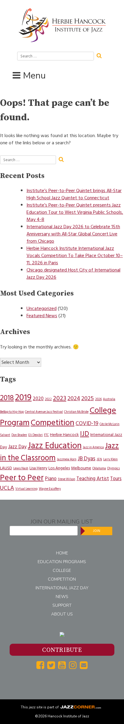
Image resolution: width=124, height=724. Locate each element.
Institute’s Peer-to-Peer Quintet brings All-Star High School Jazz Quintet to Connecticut (74, 194)
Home (62, 553)
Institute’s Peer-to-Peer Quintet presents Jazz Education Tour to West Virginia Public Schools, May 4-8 (74, 212)
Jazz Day (17, 447)
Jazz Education (55, 446)
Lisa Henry (38, 468)
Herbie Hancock (64, 434)
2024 (73, 398)
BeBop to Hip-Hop (12, 411)
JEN (99, 459)
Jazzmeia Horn (66, 459)
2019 (23, 397)
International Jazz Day (62, 588)
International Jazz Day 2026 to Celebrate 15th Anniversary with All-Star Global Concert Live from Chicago (73, 234)
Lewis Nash (20, 468)
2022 (48, 399)
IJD (84, 434)
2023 (59, 398)
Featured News (41, 316)
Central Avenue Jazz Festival (44, 411)
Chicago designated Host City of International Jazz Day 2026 (73, 273)
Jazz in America (93, 447)
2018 (7, 398)
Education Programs (62, 562)
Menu (34, 75)
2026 (98, 399)
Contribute (62, 650)
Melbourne (81, 468)
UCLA (7, 488)
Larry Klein (110, 459)
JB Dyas (86, 458)
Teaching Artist (92, 479)
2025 (87, 398)
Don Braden (19, 434)
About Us (62, 614)
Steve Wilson (66, 479)
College (62, 570)
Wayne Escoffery (50, 488)
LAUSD (6, 468)
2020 (38, 399)
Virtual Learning (26, 488)
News (62, 597)
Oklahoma (99, 468)
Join (96, 531)
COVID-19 (87, 423)
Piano (51, 479)
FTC (46, 434)
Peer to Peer (22, 477)
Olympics (113, 468)
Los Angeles (59, 468)
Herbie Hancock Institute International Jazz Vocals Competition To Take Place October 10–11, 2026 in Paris (74, 255)
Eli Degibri (35, 434)
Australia (109, 399)
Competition (52, 422)
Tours (116, 479)
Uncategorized (41, 308)
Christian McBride (76, 411)
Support (62, 605)
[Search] (101, 55)
